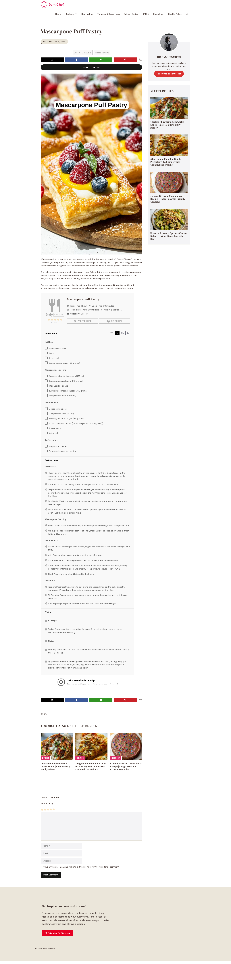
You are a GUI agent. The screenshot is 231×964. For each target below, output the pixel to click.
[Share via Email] (100, 59)
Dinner (45, 758)
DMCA (146, 14)
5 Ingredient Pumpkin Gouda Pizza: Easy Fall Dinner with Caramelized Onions (90, 766)
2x (122, 333)
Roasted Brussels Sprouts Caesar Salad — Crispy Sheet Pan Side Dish (168, 236)
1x (117, 333)
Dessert (116, 758)
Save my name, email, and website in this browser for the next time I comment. (81, 866)
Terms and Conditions (108, 14)
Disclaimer (158, 14)
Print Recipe (102, 52)
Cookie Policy (175, 14)
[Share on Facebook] (76, 59)
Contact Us (87, 14)
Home (58, 14)
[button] (187, 14)
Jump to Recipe (82, 52)
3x (128, 333)
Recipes (70, 14)
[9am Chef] (44, 4)
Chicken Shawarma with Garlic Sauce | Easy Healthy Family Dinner (55, 766)
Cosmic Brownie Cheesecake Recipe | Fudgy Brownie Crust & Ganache (126, 766)
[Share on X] (52, 59)
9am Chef (56, 5)
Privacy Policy (131, 14)
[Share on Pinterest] (125, 59)
